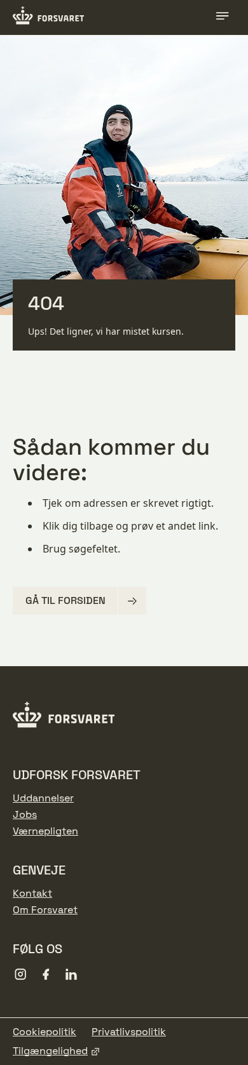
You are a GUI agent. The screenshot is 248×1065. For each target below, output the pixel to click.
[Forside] (48, 17)
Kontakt (32, 893)
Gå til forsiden (65, 600)
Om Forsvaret (45, 910)
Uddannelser (43, 798)
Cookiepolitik (44, 1032)
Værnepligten (45, 831)
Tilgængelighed (50, 1051)
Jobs (25, 815)
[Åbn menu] (222, 17)
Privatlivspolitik (129, 1032)
